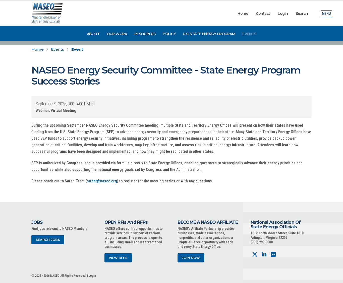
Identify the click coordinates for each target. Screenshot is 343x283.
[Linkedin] (264, 254)
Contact (263, 13)
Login (283, 13)
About (93, 34)
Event (77, 49)
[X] (255, 254)
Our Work (117, 34)
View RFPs (118, 258)
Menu (326, 14)
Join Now (191, 258)
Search (302, 13)
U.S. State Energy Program (209, 34)
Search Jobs (48, 240)
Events (249, 34)
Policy (169, 34)
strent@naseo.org (102, 181)
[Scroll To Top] (334, 277)
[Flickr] (273, 254)
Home (243, 13)
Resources (145, 34)
